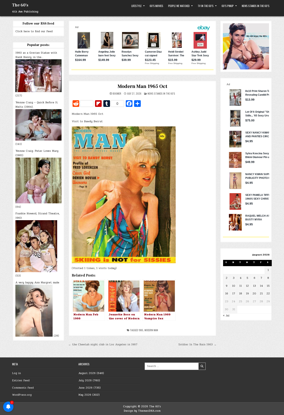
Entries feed (21, 380)
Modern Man (151, 330)
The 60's (20, 5)
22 (268, 293)
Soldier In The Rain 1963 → (197, 344)
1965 (141, 330)
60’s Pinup (228, 6)
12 (247, 286)
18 (240, 293)
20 (254, 293)
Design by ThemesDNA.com (142, 411)
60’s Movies (156, 6)
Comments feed (23, 388)
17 (233, 293)
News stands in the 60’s (255, 6)
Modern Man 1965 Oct (142, 86)
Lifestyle (136, 6)
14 (261, 286)
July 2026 (85, 380)
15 (268, 286)
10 (233, 286)
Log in (16, 373)
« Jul (226, 316)
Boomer (117, 93)
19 (247, 293)
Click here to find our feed (34, 31)
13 (254, 286)
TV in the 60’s (206, 6)
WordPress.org (22, 395)
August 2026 (87, 373)
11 (240, 286)
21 (261, 293)
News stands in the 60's (161, 93)
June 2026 (85, 388)
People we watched (179, 6)
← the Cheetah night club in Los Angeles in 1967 (102, 344)
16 (226, 293)
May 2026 (84, 395)
